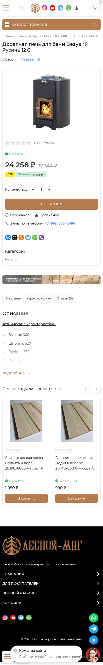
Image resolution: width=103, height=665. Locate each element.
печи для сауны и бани (34, 36)
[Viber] (41, 237)
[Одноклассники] (21, 237)
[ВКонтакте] (8, 237)
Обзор (8, 59)
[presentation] (85, 389)
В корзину (26, 498)
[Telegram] (28, 237)
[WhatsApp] (35, 237)
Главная (8, 36)
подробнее (14, 373)
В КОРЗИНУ (51, 204)
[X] (14, 237)
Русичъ (11, 259)
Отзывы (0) (30, 59)
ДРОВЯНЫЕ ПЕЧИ (69, 36)
